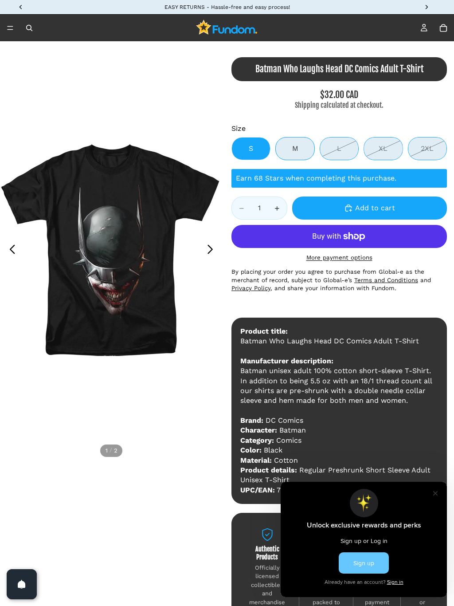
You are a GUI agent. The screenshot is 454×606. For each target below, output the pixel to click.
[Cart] (443, 28)
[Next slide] (213, 250)
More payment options (339, 257)
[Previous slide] (10, 250)
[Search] (29, 28)
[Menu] (10, 28)
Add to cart (375, 208)
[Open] (22, 584)
